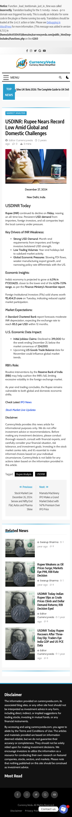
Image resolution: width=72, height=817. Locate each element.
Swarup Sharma (49, 542)
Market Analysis (16, 113)
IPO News (26, 402)
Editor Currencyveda (21, 140)
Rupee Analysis (23, 474)
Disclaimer (16, 810)
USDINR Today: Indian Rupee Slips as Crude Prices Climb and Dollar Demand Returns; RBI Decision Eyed (50, 601)
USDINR (41, 474)
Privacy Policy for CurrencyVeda (43, 810)
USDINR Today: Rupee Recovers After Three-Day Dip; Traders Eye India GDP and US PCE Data (50, 638)
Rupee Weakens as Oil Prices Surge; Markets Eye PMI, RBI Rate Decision (50, 569)
